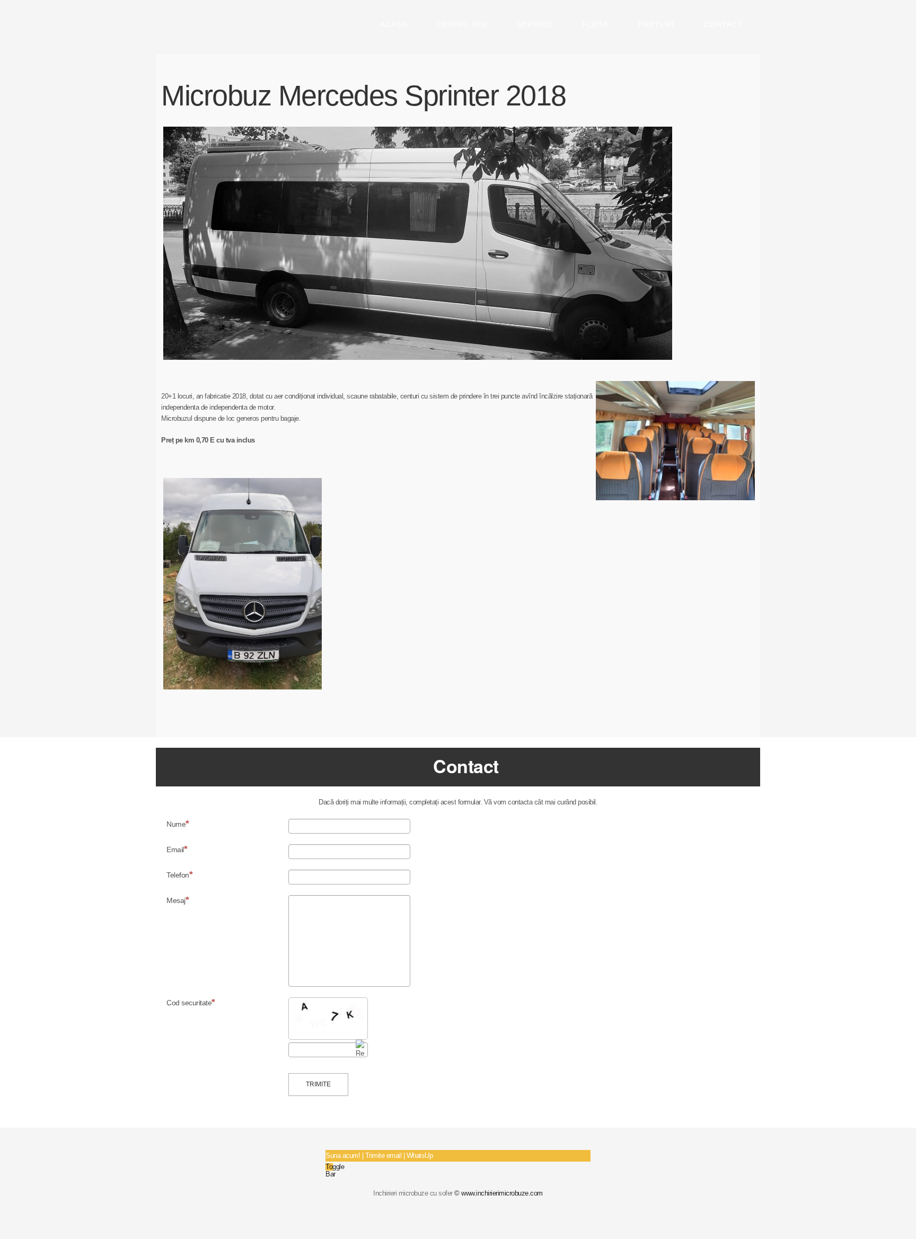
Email (175, 849)
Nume (176, 824)
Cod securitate (189, 1002)
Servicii (534, 24)
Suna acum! (342, 1156)
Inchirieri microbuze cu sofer (413, 1193)
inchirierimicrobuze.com (202, 29)
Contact (723, 24)
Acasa (393, 24)
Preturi (656, 24)
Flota (595, 24)
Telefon (177, 875)
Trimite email (383, 1156)
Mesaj (176, 900)
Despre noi (462, 24)
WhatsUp (420, 1156)
